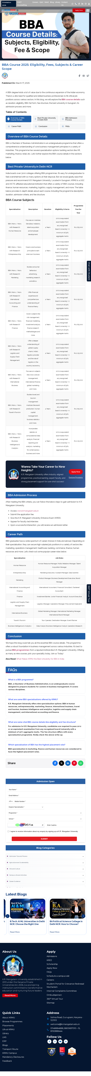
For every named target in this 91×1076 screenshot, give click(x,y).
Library (57, 2)
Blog (52, 2)
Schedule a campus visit (58, 976)
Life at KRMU (8, 1029)
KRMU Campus (9, 1053)
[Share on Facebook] (55, 763)
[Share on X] (61, 763)
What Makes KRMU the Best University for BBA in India (40, 659)
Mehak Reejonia (17, 75)
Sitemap (51, 1003)
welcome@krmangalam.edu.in (65, 1024)
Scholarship (52, 964)
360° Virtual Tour (89, 593)
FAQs (49, 972)
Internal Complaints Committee (62, 991)
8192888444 (56, 1031)
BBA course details (71, 99)
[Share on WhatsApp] (80, 763)
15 (79, 1028)
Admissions (52, 956)
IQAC (41, 2)
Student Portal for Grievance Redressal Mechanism (65, 985)
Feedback (7, 1061)
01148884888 (56, 1028)
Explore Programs (76, 477)
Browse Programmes (12, 1021)
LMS (4, 1037)
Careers (35, 2)
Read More (10, 995)
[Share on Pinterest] (74, 763)
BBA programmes (20, 650)
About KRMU (8, 1017)
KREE (49, 960)
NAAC (47, 2)
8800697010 (70, 1028)
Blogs (5, 1045)
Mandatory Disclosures (13, 1057)
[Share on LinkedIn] (68, 763)
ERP (4, 1041)
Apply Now (79, 10)
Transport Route (10, 1049)
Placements (8, 1025)
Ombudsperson (54, 995)
